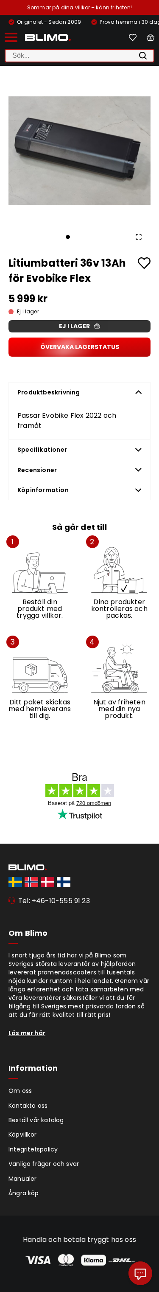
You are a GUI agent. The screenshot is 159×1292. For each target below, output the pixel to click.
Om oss (20, 1091)
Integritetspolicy (33, 1149)
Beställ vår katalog (36, 1120)
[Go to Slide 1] (68, 237)
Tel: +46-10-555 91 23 (54, 901)
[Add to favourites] (144, 263)
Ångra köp (23, 1193)
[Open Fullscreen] (138, 236)
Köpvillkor (22, 1134)
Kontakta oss (27, 1105)
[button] (79, 150)
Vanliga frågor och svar (43, 1164)
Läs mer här (26, 1033)
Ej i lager (74, 326)
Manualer (22, 1178)
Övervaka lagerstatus (79, 347)
